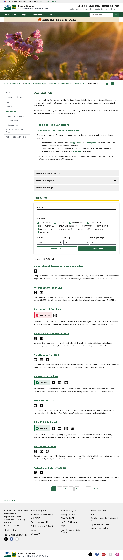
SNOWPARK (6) (87, 226)
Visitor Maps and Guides (16, 137)
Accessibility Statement (41, 514)
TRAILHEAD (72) (62, 223)
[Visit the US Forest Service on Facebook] (97, 554)
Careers (34, 530)
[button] (107, 83)
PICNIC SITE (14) (95, 223)
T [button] (112, 83)
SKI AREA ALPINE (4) (46, 229)
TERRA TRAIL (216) (45, 223)
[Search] (116, 15)
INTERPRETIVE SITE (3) (65, 229)
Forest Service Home (75, 9)
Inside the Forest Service (94, 9)
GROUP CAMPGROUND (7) (68, 226)
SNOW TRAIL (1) (44, 232)
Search (40, 207)
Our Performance (38, 522)
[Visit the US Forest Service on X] (90, 554)
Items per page (97, 237)
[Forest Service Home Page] (14, 7)
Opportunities (13, 120)
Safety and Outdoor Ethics (14, 130)
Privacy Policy (67, 514)
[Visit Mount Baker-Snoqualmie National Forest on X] (6, 539)
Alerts (8, 92)
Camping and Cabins (16, 116)
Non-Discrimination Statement (104, 518)
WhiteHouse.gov (68, 510)
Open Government (99, 524)
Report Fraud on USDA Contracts (70, 531)
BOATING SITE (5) (103, 226)
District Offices (10, 530)
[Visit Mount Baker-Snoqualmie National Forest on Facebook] (11, 539)
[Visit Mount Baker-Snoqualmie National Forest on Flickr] (17, 539)
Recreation (11, 111)
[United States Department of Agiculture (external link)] (8, 7)
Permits (9, 106)
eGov (93, 514)
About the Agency (112, 9)
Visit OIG (34, 518)
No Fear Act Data (68, 522)
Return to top (9, 500)
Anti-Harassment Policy (41, 526)
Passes (8, 102)
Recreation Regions (45, 180)
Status (40, 237)
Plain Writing (66, 518)
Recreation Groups (44, 187)
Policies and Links (98, 510)
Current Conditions (14, 97)
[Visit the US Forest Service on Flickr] (110, 554)
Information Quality (99, 528)
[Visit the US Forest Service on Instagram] (117, 554)
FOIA (63, 526)
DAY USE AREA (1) (84, 229)
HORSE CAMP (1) (100, 229)
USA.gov (34, 534)
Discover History (14, 125)
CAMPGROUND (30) (78, 223)
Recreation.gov (37, 510)
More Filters (56, 248)
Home (6, 15)
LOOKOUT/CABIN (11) (46, 226)
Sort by (66, 237)
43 (88, 488)
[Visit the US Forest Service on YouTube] (104, 554)
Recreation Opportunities (48, 173)
